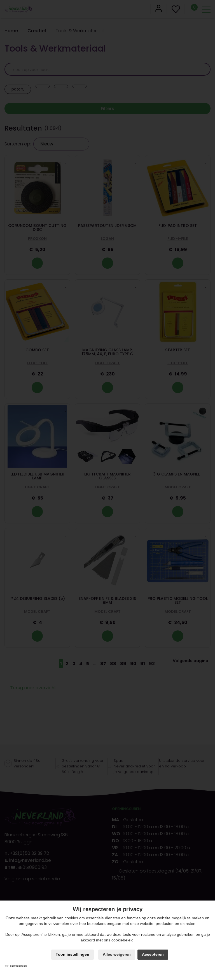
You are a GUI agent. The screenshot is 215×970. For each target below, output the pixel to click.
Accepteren (153, 954)
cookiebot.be (18, 965)
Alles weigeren (117, 954)
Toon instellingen (72, 954)
